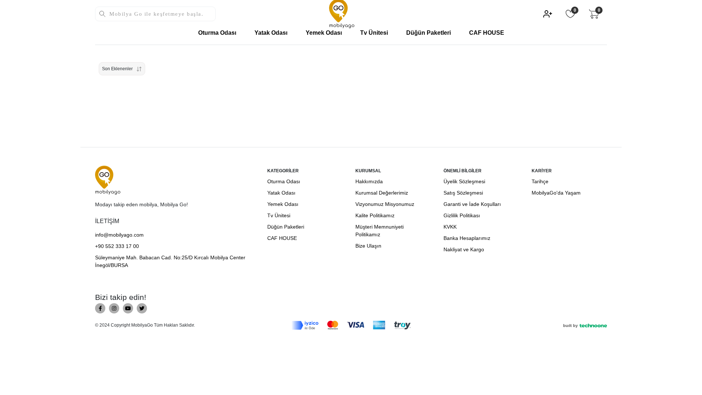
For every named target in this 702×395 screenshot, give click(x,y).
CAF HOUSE (486, 33)
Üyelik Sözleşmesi (464, 181)
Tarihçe (540, 181)
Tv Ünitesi (374, 33)
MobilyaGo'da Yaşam (556, 193)
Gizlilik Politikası (462, 215)
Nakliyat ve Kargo (464, 249)
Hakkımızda (369, 181)
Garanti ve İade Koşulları (472, 204)
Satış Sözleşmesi (463, 193)
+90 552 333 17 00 (117, 246)
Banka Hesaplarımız (467, 238)
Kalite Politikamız (375, 215)
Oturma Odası (217, 33)
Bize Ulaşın (368, 246)
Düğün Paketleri (428, 33)
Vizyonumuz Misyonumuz (384, 204)
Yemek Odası (324, 33)
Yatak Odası (270, 33)
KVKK (450, 227)
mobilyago (108, 192)
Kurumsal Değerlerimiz (381, 193)
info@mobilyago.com (119, 235)
